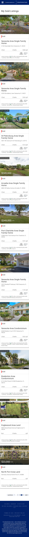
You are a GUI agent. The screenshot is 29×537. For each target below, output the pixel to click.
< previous (10, 495)
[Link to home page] (10, 2)
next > (26, 495)
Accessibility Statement (12, 515)
